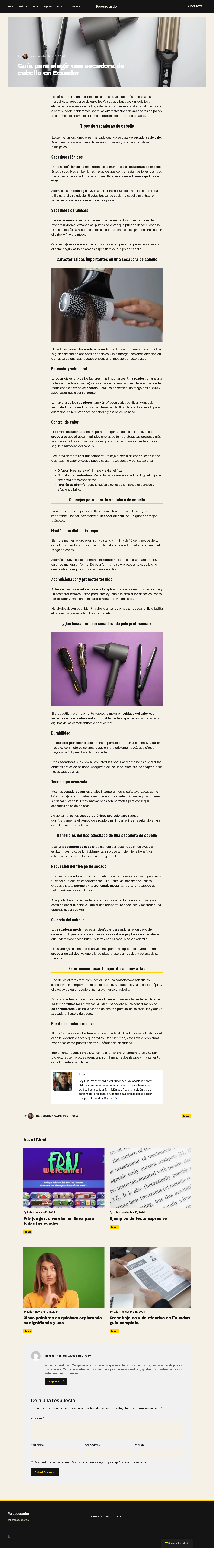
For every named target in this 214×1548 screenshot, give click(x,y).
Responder (54, 1381)
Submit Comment (45, 1472)
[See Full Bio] (120, 1098)
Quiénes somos (100, 1516)
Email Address (92, 1444)
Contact (118, 1516)
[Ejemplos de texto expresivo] (150, 1178)
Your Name (38, 1444)
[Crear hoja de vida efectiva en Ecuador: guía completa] (150, 1277)
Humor (186, 1115)
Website (139, 1444)
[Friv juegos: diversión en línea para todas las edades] (64, 1178)
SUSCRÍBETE (195, 6)
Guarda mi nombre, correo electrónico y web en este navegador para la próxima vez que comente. (90, 1462)
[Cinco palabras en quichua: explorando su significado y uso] (64, 1277)
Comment (37, 1418)
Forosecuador (107, 6)
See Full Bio (111, 1098)
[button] (169, 6)
